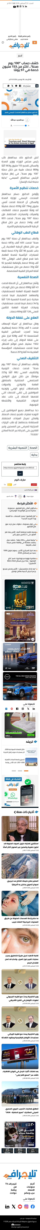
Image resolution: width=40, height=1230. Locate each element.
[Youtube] (12, 709)
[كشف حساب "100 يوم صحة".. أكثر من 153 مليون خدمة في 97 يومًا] (16, 86)
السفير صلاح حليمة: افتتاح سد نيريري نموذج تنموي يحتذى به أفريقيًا (22, 882)
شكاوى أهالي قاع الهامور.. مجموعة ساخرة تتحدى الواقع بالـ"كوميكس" (22, 509)
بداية (34, 454)
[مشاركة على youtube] (14, 7)
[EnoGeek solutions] (20, 1225)
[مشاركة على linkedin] (26, 6)
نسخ (20, 473)
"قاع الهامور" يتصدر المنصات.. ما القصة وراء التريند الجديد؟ (21, 517)
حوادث (13, 1193)
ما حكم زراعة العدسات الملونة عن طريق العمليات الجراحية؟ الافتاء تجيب (21, 920)
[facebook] (17, 709)
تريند (29, 741)
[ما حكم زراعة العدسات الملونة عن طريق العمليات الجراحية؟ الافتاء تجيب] (20, 903)
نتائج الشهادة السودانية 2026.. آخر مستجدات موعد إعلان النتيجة (14, 751)
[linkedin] (34, 709)
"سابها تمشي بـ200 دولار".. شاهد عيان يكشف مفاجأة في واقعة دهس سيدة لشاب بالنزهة (21, 542)
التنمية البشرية (17, 447)
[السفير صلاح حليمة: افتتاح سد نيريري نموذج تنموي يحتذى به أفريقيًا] (20, 866)
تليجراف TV (11, 1184)
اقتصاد (31, 1190)
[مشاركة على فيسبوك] (18, 6)
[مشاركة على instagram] (20, 6)
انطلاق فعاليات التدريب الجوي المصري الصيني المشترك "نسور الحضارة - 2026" (21, 1110)
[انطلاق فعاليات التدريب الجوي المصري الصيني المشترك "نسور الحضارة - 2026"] (20, 1093)
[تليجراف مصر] (18, 45)
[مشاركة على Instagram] (26, 1207)
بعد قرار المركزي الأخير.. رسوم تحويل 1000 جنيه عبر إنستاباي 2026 (19, 551)
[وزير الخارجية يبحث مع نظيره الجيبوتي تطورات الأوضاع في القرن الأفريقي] (20, 981)
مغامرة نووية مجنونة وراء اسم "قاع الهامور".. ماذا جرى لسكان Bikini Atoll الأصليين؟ (21, 561)
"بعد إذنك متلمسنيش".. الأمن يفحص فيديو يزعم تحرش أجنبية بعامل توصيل (19, 570)
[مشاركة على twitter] (23, 6)
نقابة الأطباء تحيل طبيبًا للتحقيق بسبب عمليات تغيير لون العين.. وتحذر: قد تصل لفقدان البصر (21, 959)
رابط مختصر (20, 464)
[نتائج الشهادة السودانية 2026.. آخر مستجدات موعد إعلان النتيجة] (31, 752)
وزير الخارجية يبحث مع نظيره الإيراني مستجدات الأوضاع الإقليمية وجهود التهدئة (20, 1035)
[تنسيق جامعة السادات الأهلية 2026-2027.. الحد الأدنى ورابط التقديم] (31, 762)
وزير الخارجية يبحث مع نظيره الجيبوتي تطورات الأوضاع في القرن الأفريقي (22, 998)
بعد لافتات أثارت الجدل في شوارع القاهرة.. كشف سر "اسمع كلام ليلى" (20, 1073)
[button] (26, 770)
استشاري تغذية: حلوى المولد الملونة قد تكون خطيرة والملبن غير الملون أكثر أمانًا (20, 845)
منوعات (31, 1187)
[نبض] (6, 709)
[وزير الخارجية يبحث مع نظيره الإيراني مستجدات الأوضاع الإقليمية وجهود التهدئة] (20, 1019)
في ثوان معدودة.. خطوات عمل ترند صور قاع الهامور (20, 525)
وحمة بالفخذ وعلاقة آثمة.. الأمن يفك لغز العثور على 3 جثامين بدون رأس (20, 533)
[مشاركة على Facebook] (33, 1207)
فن (15, 1187)
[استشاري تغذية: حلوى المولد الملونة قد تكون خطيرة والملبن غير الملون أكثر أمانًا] (20, 828)
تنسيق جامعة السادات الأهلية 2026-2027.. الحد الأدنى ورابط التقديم (15, 762)
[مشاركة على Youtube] (20, 1207)
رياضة (14, 1190)
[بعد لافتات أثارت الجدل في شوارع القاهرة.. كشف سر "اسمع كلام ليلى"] (20, 1056)
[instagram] (23, 709)
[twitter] (28, 709)
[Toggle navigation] (34, 42)
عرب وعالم (29, 1193)
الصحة (33, 447)
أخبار (20, 56)
